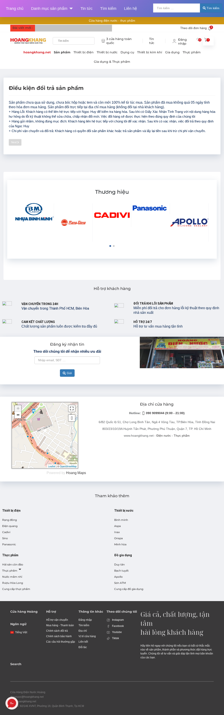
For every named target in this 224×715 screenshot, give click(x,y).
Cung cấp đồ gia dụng (128, 589)
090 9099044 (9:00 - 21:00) (165, 413)
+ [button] (18, 408)
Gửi (69, 373)
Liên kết (83, 641)
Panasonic (9, 544)
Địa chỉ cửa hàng (156, 404)
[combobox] (176, 7)
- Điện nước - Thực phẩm (172, 435)
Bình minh (121, 519)
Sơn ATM (120, 582)
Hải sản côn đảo (12, 564)
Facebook (117, 626)
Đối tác (83, 647)
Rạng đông (9, 519)
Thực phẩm (9, 570)
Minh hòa (120, 544)
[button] (110, 246)
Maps (81, 473)
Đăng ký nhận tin (67, 344)
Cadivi (6, 532)
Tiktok (115, 638)
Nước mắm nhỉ (12, 576)
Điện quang (10, 526)
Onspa (118, 538)
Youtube (116, 632)
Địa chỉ (83, 630)
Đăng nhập (85, 619)
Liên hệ (130, 8)
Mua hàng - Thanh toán (60, 625)
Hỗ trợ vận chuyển (57, 619)
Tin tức (86, 8)
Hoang (71, 473)
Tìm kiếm (108, 8)
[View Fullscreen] (71, 408)
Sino (5, 538)
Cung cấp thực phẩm (16, 589)
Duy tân (119, 564)
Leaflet (51, 466)
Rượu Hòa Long (12, 582)
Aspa (117, 526)
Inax (117, 532)
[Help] (70, 8)
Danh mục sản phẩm (49, 8)
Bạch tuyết (121, 570)
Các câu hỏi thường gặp (60, 641)
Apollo (118, 576)
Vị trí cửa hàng (87, 636)
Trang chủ (14, 8)
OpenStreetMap (68, 466)
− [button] (18, 415)
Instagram (117, 619)
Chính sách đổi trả (57, 630)
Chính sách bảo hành (59, 636)
